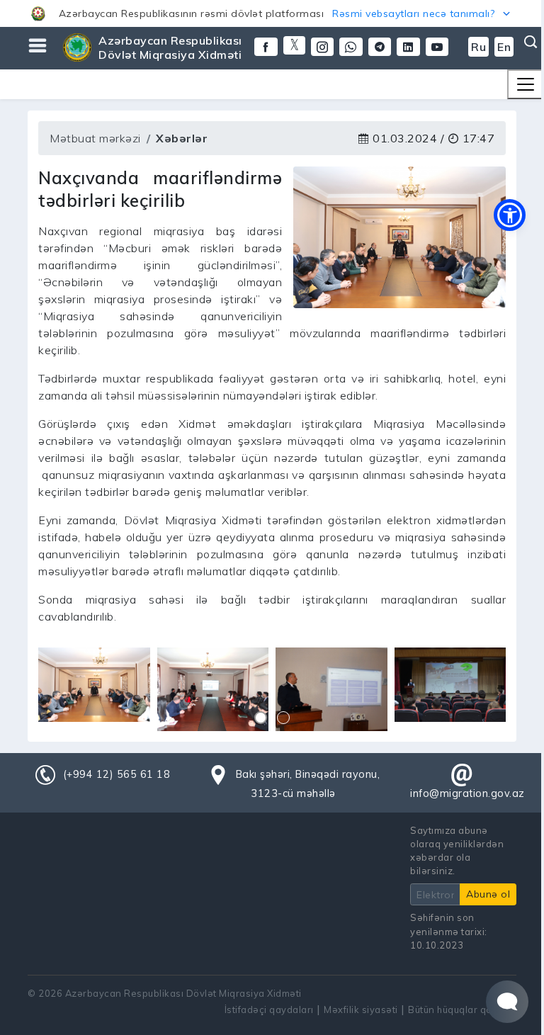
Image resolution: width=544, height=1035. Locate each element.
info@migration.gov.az (467, 793)
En (504, 47)
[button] (272, 13)
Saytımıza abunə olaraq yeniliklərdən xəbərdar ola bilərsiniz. (457, 851)
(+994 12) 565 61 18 (117, 774)
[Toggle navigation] (525, 84)
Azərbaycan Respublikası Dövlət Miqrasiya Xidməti (170, 47)
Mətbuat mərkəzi (95, 138)
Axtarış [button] (529, 41)
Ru (478, 47)
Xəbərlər (182, 138)
